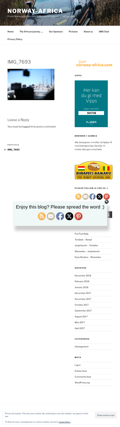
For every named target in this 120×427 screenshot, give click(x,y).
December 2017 (83, 293)
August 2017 (81, 316)
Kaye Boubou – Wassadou (88, 257)
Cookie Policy (64, 422)
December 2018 (83, 275)
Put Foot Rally (81, 233)
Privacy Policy (15, 39)
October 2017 (82, 304)
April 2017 (80, 328)
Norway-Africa (35, 11)
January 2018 (81, 287)
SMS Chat (104, 31)
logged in (27, 126)
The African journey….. (31, 31)
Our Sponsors (56, 31)
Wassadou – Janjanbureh (87, 251)
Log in (78, 365)
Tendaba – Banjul (83, 239)
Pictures (73, 31)
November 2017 (83, 299)
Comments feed (83, 376)
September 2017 (83, 310)
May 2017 (80, 322)
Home (11, 31)
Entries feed (81, 371)
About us (88, 31)
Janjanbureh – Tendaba (86, 245)
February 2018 (82, 281)
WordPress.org (82, 382)
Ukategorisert (81, 346)
